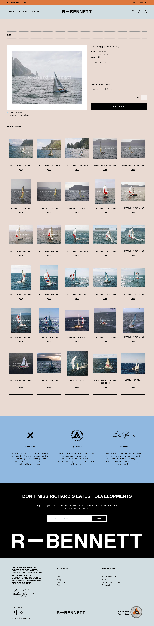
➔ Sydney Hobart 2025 (16, 2)
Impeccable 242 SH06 (21, 294)
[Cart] (145, 11)
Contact (143, 2)
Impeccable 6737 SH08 (49, 208)
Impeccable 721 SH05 (21, 165)
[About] (130, 612)
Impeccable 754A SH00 (49, 380)
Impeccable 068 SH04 (77, 294)
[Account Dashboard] (139, 11)
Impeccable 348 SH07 (105, 208)
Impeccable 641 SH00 (133, 337)
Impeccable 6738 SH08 (77, 208)
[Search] (133, 11)
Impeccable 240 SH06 (105, 251)
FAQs (133, 2)
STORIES (23, 12)
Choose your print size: (104, 84)
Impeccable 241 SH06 (133, 251)
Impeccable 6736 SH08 (21, 208)
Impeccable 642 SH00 (21, 380)
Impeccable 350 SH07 (21, 251)
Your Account (109, 576)
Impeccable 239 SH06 (77, 251)
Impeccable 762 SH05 (77, 165)
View (21, 169)
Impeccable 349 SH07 (133, 208)
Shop (59, 579)
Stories (61, 582)
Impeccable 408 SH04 (105, 294)
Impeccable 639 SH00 (105, 337)
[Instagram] (21, 612)
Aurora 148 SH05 (133, 380)
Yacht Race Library (112, 582)
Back (9, 35)
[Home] (77, 11)
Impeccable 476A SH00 (49, 337)
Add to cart (119, 106)
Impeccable (102, 51)
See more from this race (101, 62)
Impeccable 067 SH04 (49, 294)
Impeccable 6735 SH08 (133, 165)
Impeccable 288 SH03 (21, 337)
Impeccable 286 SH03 (133, 294)
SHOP (12, 12)
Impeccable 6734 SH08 (105, 165)
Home (59, 576)
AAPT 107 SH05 (77, 380)
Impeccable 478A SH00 (77, 337)
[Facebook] (14, 612)
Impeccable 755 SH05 (49, 165)
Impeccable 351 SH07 (49, 251)
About (35, 12)
